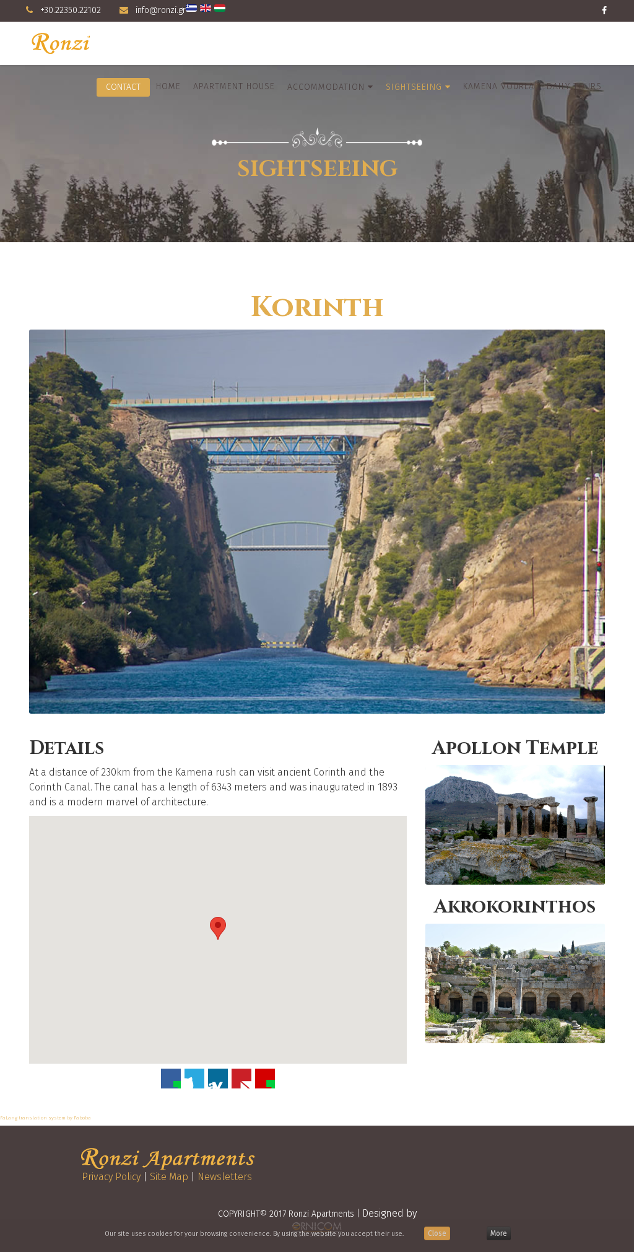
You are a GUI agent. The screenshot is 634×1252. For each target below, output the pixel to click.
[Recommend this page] (265, 1078)
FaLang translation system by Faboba (45, 1118)
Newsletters (225, 1177)
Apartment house (234, 86)
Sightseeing (414, 87)
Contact (123, 87)
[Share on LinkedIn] (218, 1078)
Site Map (169, 1177)
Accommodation (326, 87)
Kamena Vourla (498, 86)
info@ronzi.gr (161, 10)
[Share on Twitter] (194, 1078)
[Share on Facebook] (171, 1078)
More (498, 1233)
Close (437, 1233)
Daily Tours (574, 86)
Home (168, 86)
